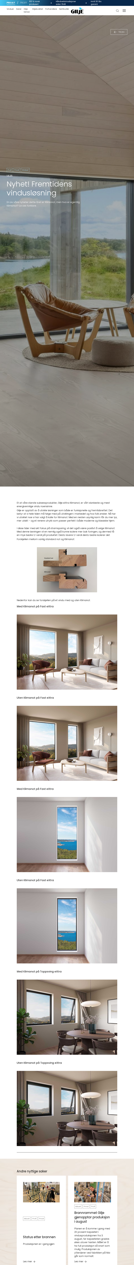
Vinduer (10, 9)
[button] (124, 10)
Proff (23, 2)
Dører (18, 9)
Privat (11, 2)
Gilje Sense (27, 10)
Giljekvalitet (37, 9)
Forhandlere (51, 9)
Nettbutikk (64, 9)
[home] (77, 10)
